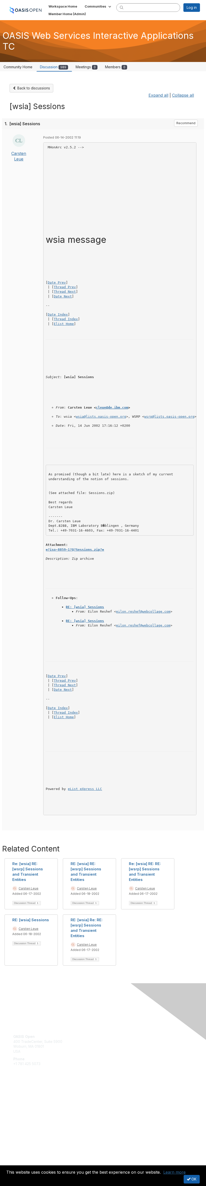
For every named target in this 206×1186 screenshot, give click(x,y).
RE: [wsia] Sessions (85, 607)
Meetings (86, 67)
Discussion (53, 67)
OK (193, 1179)
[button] (98, 6)
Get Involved (23, 1097)
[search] (121, 7)
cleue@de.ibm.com (112, 407)
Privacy (19, 1162)
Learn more (174, 1172)
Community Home (18, 67)
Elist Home (64, 324)
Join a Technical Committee (36, 1112)
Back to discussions (33, 88)
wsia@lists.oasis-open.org (101, 416)
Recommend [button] (185, 123)
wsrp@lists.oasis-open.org (169, 416)
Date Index (58, 314)
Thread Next (65, 291)
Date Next (63, 296)
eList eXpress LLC (85, 789)
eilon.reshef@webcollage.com (143, 611)
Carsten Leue (28, 888)
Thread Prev (65, 287)
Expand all (158, 95)
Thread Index (66, 319)
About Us (20, 1157)
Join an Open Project (30, 1104)
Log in (192, 7)
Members (115, 67)
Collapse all (183, 95)
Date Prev (57, 282)
